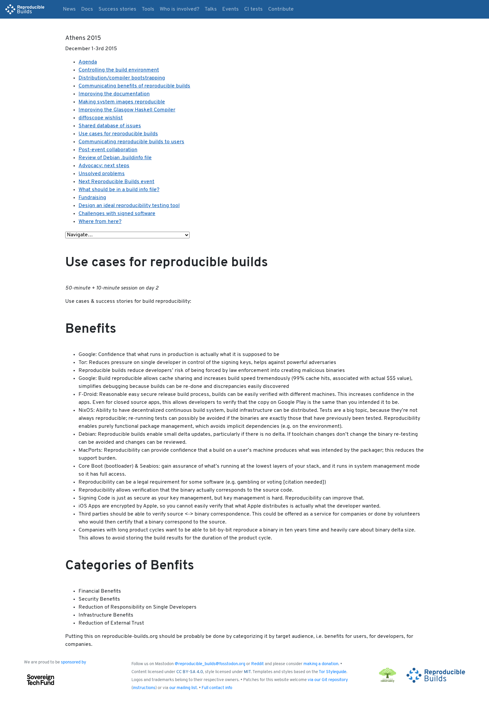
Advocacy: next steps (104, 166)
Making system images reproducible (122, 102)
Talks (211, 9)
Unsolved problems (102, 174)
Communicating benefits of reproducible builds (134, 86)
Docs (87, 9)
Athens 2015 (83, 38)
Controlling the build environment (119, 70)
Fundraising (92, 197)
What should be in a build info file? (119, 189)
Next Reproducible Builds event (116, 181)
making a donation (320, 664)
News (69, 9)
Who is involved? (179, 9)
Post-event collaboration (108, 150)
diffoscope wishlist (101, 118)
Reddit (257, 664)
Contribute (281, 9)
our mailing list (183, 688)
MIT (247, 672)
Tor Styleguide (332, 672)
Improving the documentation (114, 94)
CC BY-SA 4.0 (189, 672)
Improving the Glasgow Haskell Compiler (127, 110)
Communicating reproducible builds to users (131, 142)
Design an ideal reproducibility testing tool (129, 205)
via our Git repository (328, 680)
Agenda (88, 62)
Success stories (117, 9)
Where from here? (100, 221)
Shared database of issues (110, 126)
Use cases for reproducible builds (118, 134)
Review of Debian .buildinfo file (115, 158)
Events (230, 9)
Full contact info (217, 688)
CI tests (253, 9)
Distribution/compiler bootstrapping (122, 78)
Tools (148, 9)
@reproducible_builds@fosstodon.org (210, 664)
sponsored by (73, 662)
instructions (144, 688)
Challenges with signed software (117, 213)
